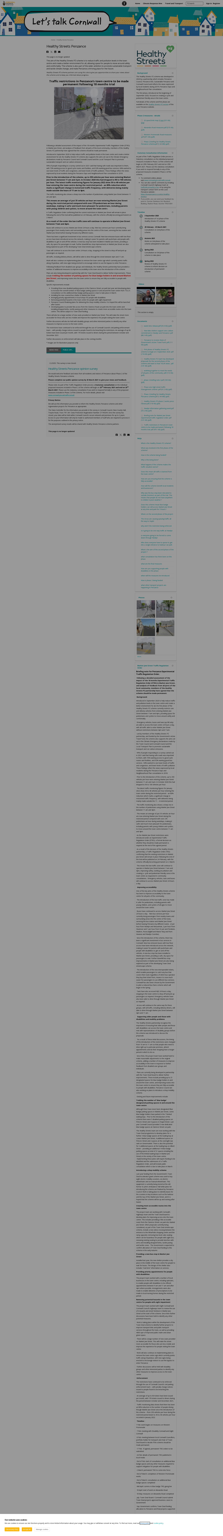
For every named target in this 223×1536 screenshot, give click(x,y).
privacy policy (145, 1523)
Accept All (27, 1529)
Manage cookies (42, 1529)
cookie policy (158, 1523)
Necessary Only (12, 1529)
